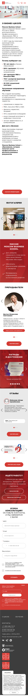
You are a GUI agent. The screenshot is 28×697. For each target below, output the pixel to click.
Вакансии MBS (14, 491)
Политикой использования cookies (16, 685)
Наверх (23, 585)
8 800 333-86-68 (8, 630)
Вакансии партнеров (14, 497)
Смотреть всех (14, 343)
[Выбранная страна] (5, 545)
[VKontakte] (4, 640)
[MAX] (11, 640)
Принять (14, 692)
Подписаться (11, 595)
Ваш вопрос (6, 551)
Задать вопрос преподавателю (14, 330)
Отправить (14, 577)
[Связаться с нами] (22, 3)
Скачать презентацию (12, 191)
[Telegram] (8, 640)
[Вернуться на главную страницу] (6, 3)
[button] (14, 234)
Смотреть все (14, 434)
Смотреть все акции (14, 464)
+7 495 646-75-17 (8, 626)
